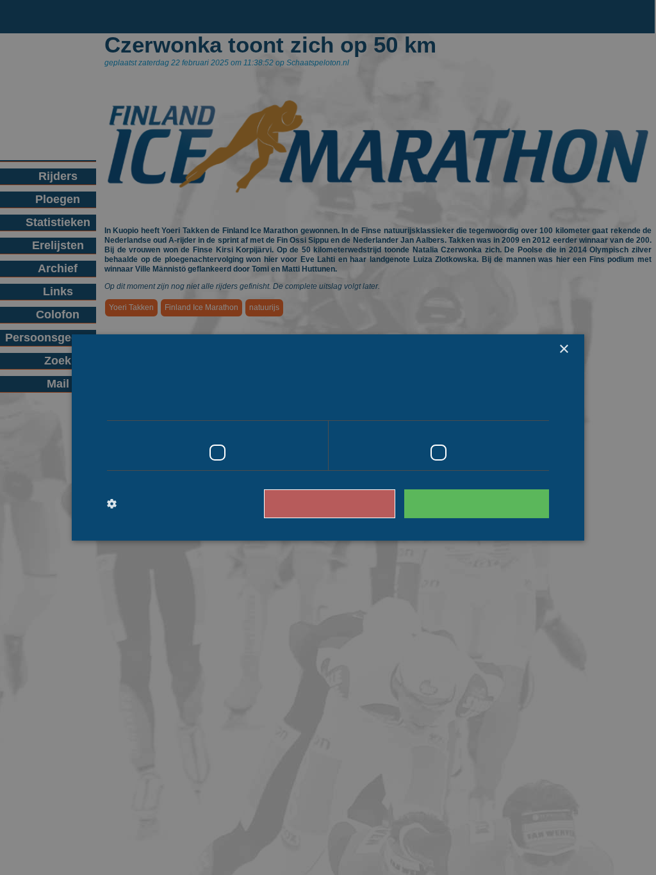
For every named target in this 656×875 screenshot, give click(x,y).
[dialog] (328, 437)
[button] (160, 504)
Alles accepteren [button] (483, 503)
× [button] (563, 349)
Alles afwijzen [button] (347, 503)
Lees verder (494, 402)
